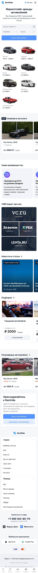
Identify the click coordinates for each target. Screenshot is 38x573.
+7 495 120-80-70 (19, 518)
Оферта (7, 559)
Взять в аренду (8, 489)
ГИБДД (5, 502)
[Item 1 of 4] (17, 130)
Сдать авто (7, 464)
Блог (4, 450)
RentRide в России (9, 446)
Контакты (6, 473)
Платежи (6, 498)
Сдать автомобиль (19, 416)
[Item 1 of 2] (17, 367)
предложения (17, 337)
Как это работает (9, 459)
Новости (6, 455)
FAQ (4, 484)
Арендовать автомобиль (19, 422)
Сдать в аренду (8, 493)
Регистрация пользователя (13, 507)
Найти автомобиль (19, 38)
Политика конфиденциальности (22, 559)
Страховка (7, 468)
